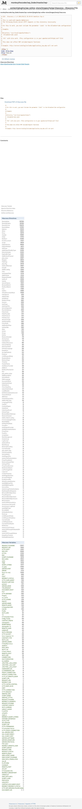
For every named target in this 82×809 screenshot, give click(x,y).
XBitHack (13, 396)
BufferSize (13, 525)
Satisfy (13, 281)
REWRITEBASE (13, 624)
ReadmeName (13, 358)
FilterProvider (13, 314)
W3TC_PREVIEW (13, 632)
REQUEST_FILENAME (13, 545)
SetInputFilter (13, 464)
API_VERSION (13, 722)
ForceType (13, 323)
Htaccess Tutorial (6, 206)
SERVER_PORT (13, 568)
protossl (13, 584)
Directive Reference (7, 210)
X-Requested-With (13, 607)
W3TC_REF (13, 655)
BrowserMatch (13, 285)
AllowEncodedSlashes (13, 481)
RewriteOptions (13, 310)
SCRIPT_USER (13, 778)
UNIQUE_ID (13, 774)
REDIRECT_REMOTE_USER (13, 746)
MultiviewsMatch (13, 468)
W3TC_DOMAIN (13, 707)
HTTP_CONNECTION (13, 690)
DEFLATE (13, 551)
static (13, 561)
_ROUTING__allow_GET (13, 665)
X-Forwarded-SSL (13, 771)
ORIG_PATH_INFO (13, 776)
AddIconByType (13, 400)
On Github (5, 59)
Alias (13, 329)
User (13, 271)
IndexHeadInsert (13, 410)
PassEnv (13, 433)
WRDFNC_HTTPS (13, 697)
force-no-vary (13, 572)
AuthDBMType (13, 508)
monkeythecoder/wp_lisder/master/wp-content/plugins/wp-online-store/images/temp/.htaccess (41, 9)
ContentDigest (13, 406)
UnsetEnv (13, 425)
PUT (13, 592)
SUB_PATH (13, 782)
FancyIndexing (13, 344)
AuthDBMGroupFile (13, 485)
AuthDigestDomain (13, 475)
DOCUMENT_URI (12, 790)
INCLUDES (13, 559)
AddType (13, 248)
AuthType (13, 304)
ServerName (13, 377)
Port (13, 289)
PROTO (13, 601)
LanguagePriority (13, 402)
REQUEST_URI (13, 547)
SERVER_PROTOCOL (13, 742)
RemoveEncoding (13, 446)
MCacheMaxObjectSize (13, 496)
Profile (13, 611)
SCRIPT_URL (13, 678)
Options (13, 229)
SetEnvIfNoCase (13, 265)
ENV (13, 555)
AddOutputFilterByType (13, 250)
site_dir (13, 761)
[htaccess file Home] (4, 2)
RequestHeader (13, 277)
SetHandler (13, 327)
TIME (13, 563)
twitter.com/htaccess (7, 213)
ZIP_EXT (13, 769)
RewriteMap (13, 421)
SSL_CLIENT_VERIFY (13, 734)
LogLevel (13, 471)
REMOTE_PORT (13, 767)
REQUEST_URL (13, 680)
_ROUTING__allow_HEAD (13, 663)
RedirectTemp (13, 300)
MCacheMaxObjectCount (13, 498)
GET (13, 574)
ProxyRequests (13, 495)
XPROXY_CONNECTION (13, 674)
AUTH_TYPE (13, 721)
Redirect (13, 239)
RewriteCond (13, 225)
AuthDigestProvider (13, 427)
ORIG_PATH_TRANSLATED (13, 759)
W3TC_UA (13, 649)
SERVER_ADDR (13, 586)
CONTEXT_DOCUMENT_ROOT (13, 784)
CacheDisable (13, 448)
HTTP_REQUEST (13, 692)
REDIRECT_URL (13, 682)
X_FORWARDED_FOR (13, 670)
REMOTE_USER (13, 628)
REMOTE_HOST (13, 653)
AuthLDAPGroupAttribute (13, 533)
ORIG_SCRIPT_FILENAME (13, 757)
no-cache (13, 597)
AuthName (13, 298)
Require (27, 64)
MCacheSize (13, 500)
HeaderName (13, 364)
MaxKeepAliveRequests (13, 491)
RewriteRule (13, 221)
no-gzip (13, 567)
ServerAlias (13, 487)
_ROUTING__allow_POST (13, 667)
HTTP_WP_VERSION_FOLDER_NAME (13, 788)
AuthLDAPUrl (13, 443)
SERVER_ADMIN (13, 642)
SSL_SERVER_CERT (13, 732)
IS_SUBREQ (13, 661)
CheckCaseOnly (13, 452)
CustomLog (13, 439)
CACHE (13, 609)
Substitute (13, 408)
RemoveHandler (13, 337)
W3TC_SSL (13, 640)
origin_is (13, 715)
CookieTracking (13, 473)
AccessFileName (13, 477)
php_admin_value (13, 373)
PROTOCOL (13, 780)
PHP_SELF (13, 744)
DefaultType (13, 412)
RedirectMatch (13, 287)
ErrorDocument (13, 240)
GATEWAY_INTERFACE (13, 719)
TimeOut (13, 362)
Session (13, 302)
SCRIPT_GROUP (13, 747)
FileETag (13, 262)
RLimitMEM (13, 510)
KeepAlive (13, 350)
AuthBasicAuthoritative (13, 429)
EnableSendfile (13, 479)
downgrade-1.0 (13, 626)
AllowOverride (8, 64)
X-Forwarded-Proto (13, 617)
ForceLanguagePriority (13, 419)
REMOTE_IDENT (13, 753)
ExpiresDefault (13, 246)
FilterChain (13, 312)
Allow (4, 9)
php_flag (13, 264)
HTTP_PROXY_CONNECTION (13, 730)
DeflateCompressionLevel (13, 393)
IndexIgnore (13, 294)
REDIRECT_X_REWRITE (13, 701)
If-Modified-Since (13, 644)
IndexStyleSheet (13, 383)
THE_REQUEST (13, 588)
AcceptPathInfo (13, 352)
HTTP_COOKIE (13, 599)
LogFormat (13, 441)
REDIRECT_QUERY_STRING (13, 717)
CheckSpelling (13, 387)
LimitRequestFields (13, 516)
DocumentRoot (13, 381)
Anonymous (13, 339)
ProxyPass (13, 431)
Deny (14, 64)
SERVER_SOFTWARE (13, 738)
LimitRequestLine (13, 522)
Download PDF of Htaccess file (15, 102)
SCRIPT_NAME (13, 695)
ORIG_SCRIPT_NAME (13, 755)
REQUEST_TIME (13, 749)
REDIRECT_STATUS (13, 578)
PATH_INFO (13, 647)
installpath (13, 765)
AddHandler (13, 296)
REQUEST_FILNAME (13, 699)
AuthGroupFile (13, 321)
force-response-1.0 (13, 636)
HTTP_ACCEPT (13, 634)
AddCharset (13, 275)
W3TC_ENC (13, 613)
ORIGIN (13, 570)
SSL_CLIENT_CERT (13, 736)
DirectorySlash (13, 346)
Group (13, 333)
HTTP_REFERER (13, 593)
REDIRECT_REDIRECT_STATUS (13, 786)
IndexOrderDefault (13, 389)
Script (13, 242)
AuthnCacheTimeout (13, 527)
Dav (13, 371)
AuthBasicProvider (13, 366)
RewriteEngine (13, 223)
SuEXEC (13, 531)
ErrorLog (13, 514)
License (12, 59)
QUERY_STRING (13, 565)
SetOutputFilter (13, 273)
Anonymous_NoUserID (13, 504)
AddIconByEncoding (13, 418)
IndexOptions (13, 341)
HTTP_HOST (13, 549)
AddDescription (13, 375)
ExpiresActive (13, 244)
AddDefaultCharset (13, 256)
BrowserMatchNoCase (13, 414)
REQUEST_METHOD (13, 582)
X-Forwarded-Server (13, 728)
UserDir (13, 404)
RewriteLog (13, 445)
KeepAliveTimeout (13, 535)
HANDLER (13, 630)
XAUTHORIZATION (13, 659)
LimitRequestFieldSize (13, 518)
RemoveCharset (13, 416)
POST (13, 576)
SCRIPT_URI (13, 724)
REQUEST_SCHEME (13, 703)
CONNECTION (13, 657)
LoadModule (13, 391)
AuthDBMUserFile (13, 483)
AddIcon (13, 368)
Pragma (13, 595)
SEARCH (13, 645)
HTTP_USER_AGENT (13, 580)
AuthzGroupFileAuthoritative (13, 489)
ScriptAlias (13, 435)
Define (13, 335)
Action (13, 331)
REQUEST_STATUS (13, 751)
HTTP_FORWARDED (13, 726)
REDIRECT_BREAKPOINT (13, 772)
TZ (13, 615)
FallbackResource (13, 342)
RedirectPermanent (13, 369)
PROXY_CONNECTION (13, 672)
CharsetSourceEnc (13, 398)
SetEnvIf (13, 279)
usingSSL (13, 713)
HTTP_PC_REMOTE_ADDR (13, 676)
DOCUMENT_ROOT (13, 590)
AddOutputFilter (13, 325)
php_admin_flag (13, 450)
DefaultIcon (13, 385)
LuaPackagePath (13, 470)
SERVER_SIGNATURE (13, 740)
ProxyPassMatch (13, 460)
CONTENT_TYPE (13, 638)
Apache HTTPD (31, 804)
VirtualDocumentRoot (13, 292)
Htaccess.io (13, 804)
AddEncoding (13, 269)
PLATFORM (13, 763)
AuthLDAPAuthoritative (13, 502)
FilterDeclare (13, 317)
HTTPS (13, 553)
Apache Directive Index (8, 208)
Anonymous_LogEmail (13, 506)
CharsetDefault (13, 394)
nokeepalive (13, 622)
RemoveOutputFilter (13, 462)
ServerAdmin (13, 454)
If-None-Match (13, 651)
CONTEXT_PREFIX (13, 620)
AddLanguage (13, 379)
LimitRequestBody (13, 356)
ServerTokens (13, 283)
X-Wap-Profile (13, 619)
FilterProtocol (13, 316)
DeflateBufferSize (13, 512)
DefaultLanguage (13, 348)
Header (13, 235)
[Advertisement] (36, 81)
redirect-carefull (13, 709)
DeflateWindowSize (13, 537)
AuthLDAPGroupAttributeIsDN (13, 529)
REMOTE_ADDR (13, 605)
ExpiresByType (13, 254)
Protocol (13, 354)
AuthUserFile (13, 306)
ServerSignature (13, 308)
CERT (13, 688)
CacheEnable (13, 520)
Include (18, 64)
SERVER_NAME (13, 603)
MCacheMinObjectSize (13, 493)
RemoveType (13, 360)
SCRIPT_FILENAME (13, 557)
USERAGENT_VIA (13, 669)
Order (22, 64)
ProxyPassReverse (13, 466)
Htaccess (21, 804)
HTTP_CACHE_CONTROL (13, 684)
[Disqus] (36, 170)
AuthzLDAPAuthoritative (13, 458)
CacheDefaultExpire (13, 523)
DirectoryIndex (13, 252)
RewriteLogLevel (13, 437)
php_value (13, 258)
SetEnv (13, 291)
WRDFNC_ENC (13, 694)
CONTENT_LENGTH (13, 705)
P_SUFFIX (13, 711)
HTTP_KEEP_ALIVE (13, 686)
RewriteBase (13, 227)
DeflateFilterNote (13, 423)
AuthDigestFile (13, 456)
